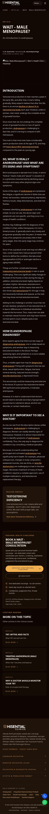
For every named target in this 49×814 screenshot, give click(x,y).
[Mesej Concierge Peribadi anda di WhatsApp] (44, 802)
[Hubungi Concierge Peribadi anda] (44, 796)
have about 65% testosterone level (27, 146)
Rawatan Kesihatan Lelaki (16, 763)
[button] (24, 569)
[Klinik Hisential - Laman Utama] (11, 3)
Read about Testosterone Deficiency (21, 515)
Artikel (5, 797)
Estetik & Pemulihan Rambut (17, 776)
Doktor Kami (7, 795)
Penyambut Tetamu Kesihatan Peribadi (28, 792)
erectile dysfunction (12, 374)
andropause (19, 128)
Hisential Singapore (36, 797)
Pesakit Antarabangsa (21, 795)
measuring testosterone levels (17, 270)
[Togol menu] (45, 3)
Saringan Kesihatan (13, 756)
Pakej (39, 795)
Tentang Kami (8, 792)
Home (5, 10)
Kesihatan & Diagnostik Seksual (19, 769)
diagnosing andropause (14, 343)
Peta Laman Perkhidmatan (18, 797)
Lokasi (33, 795)
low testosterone (21, 289)
